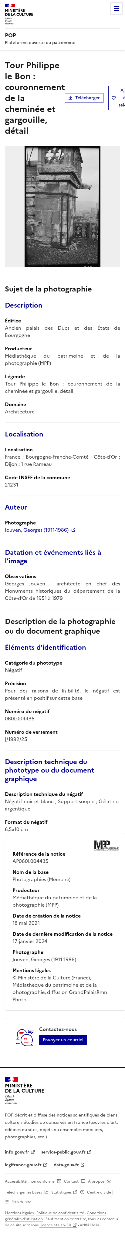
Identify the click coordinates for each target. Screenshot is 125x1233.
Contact (71, 1181)
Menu (116, 8)
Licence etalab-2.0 (55, 1225)
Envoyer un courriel (63, 1040)
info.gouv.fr (17, 1152)
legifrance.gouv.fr (23, 1165)
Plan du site (21, 1202)
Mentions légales (19, 1213)
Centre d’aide (99, 1192)
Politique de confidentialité (60, 1213)
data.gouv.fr (66, 1165)
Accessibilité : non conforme (30, 1181)
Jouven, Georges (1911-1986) (37, 530)
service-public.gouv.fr (63, 1152)
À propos (96, 1181)
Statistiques (61, 1192)
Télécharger (87, 98)
